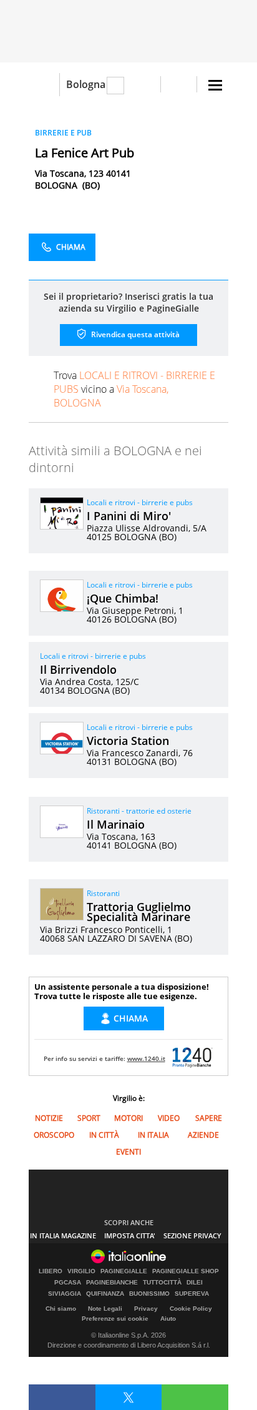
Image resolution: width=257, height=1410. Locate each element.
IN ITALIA (153, 1135)
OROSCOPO (54, 1135)
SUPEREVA (192, 1294)
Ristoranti (103, 893)
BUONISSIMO (149, 1294)
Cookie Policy (191, 1308)
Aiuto (168, 1318)
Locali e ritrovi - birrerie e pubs (140, 502)
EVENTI (128, 1151)
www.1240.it (146, 1058)
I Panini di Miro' (129, 515)
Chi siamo (61, 1308)
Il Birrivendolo (78, 669)
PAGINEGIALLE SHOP (185, 1271)
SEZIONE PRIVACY (192, 1235)
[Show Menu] (215, 85)
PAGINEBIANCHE (112, 1282)
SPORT (88, 1118)
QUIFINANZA (105, 1294)
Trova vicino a (134, 389)
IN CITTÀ (104, 1135)
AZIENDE (203, 1135)
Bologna (85, 84)
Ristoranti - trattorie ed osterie (139, 811)
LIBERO (50, 1271)
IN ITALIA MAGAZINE (63, 1235)
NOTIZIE (49, 1118)
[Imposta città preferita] (44, 84)
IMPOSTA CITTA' (129, 1235)
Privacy (146, 1308)
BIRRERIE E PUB (63, 132)
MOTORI (128, 1118)
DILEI (195, 1282)
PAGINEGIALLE (123, 1271)
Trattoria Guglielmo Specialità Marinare (139, 911)
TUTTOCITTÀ (162, 1282)
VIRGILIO (81, 1271)
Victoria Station (128, 740)
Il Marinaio (116, 824)
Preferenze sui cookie (115, 1318)
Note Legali (105, 1308)
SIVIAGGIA (64, 1294)
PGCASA (67, 1282)
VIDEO (169, 1118)
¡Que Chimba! (122, 598)
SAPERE (208, 1118)
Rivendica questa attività (134, 334)
